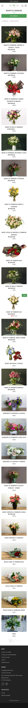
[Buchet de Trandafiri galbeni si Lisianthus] (14, 193)
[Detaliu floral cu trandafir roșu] (14, 551)
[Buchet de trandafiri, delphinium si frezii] (14, 142)
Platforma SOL (5, 662)
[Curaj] (14, 623)
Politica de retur (5, 657)
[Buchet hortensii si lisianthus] (14, 527)
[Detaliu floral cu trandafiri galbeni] (14, 599)
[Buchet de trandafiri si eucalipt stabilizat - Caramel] (14, 475)
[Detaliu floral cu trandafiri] (14, 575)
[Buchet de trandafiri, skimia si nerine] (14, 327)
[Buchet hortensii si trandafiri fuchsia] (14, 501)
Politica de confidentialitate (8, 654)
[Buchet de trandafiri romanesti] (14, 377)
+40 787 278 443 (6, 673)
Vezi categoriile (14, 16)
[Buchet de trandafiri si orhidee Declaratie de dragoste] (14, 88)
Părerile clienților (5, 695)
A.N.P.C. (3, 660)
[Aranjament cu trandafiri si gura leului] (14, 426)
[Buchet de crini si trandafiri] (14, 275)
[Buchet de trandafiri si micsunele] (14, 62)
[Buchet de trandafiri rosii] (14, 250)
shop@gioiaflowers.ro (7, 670)
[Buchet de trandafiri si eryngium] (14, 168)
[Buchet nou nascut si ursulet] (14, 352)
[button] (11, 49)
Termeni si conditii (6, 652)
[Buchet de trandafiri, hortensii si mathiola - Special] (14, 34)
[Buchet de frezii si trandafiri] (14, 116)
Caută (3, 693)
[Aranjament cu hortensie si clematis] (14, 402)
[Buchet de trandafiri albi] (14, 301)
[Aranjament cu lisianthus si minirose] (14, 451)
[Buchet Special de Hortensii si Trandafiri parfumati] (14, 221)
